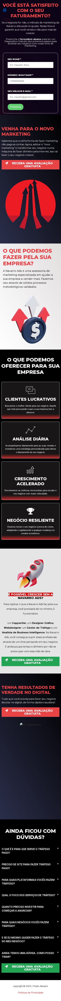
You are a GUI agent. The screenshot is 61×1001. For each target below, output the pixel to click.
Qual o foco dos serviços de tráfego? (28, 895)
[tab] (30, 850)
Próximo (15, 106)
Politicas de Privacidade (30, 992)
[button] (30, 165)
